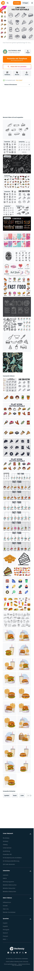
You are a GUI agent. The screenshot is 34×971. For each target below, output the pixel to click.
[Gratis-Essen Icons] (16, 346)
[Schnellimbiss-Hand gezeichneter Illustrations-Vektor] (11, 237)
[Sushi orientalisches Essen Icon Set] (16, 194)
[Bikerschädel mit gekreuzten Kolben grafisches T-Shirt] (8, 283)
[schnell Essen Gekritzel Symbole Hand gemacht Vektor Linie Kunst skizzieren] (10, 364)
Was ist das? (19, 80)
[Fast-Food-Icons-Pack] (10, 145)
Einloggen (25, 3)
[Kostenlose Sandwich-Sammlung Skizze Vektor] (16, 128)
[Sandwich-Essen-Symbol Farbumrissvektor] (22, 648)
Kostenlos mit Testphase (17, 59)
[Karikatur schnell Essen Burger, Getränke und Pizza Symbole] (16, 695)
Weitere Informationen (10, 83)
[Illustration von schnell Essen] (10, 741)
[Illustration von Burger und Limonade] (10, 726)
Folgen (28, 52)
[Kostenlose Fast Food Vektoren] (11, 295)
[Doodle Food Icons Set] (10, 160)
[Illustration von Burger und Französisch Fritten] (10, 813)
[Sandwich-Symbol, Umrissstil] (10, 650)
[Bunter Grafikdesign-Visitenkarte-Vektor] (16, 268)
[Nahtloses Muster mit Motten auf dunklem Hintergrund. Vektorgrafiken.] (12, 417)
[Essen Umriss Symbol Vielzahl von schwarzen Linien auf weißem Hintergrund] (22, 223)
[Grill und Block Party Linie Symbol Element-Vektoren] (16, 396)
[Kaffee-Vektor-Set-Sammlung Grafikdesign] (16, 251)
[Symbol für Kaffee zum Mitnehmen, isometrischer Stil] (10, 635)
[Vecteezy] (3, 3)
